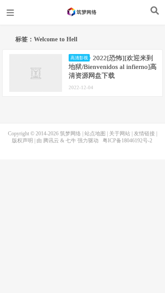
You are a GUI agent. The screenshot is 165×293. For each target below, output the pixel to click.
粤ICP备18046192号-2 (127, 140)
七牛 (71, 140)
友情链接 (144, 133)
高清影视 (79, 57)
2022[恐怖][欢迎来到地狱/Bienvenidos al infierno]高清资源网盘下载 (113, 66)
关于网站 (119, 133)
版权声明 (22, 140)
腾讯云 (51, 140)
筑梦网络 (82, 12)
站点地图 (95, 133)
